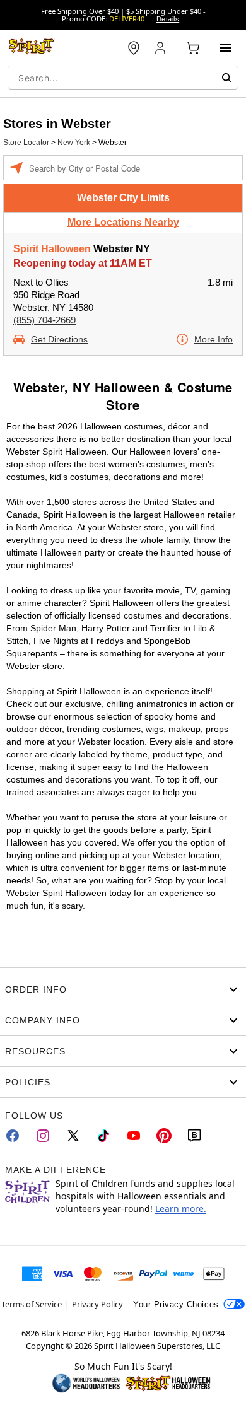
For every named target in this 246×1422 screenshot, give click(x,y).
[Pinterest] (164, 1135)
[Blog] (194, 1135)
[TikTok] (103, 1135)
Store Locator (27, 142)
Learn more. (180, 1209)
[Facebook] (12, 1135)
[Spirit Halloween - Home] (32, 48)
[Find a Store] (133, 48)
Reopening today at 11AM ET (82, 263)
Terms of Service (31, 1304)
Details (167, 19)
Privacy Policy (97, 1304)
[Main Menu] (225, 48)
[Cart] (193, 48)
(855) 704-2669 (44, 320)
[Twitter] (73, 1135)
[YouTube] (133, 1135)
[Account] (161, 48)
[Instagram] (42, 1135)
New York (74, 142)
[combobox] (123, 77)
